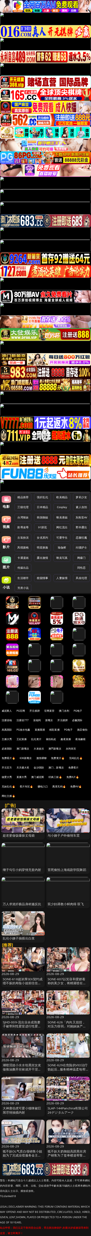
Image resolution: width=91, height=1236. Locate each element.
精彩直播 (54, 729)
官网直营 (49, 711)
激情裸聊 (41, 758)
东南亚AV (81, 517)
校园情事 (42, 578)
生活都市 (23, 578)
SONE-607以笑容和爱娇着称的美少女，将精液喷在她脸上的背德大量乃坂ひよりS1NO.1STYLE (67, 985)
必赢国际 (77, 720)
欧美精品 (62, 497)
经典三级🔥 (55, 777)
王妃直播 (22, 739)
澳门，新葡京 (56, 767)
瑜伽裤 (62, 547)
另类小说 (23, 588)
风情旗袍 (23, 547)
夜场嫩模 (80, 739)
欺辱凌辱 (23, 527)
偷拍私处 (51, 739)
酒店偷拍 (82, 729)
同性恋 (81, 568)
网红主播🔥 (8, 796)
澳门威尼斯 (37, 777)
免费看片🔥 (8, 758)
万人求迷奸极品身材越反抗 (22, 904)
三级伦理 (23, 507)
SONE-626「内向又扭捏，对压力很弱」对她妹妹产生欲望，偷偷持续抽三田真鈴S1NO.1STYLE (67, 1028)
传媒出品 (23, 568)
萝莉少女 (81, 497)
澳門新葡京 (54, 748)
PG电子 (78, 711)
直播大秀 (22, 777)
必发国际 (7, 748)
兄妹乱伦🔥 (8, 786)
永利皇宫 (71, 748)
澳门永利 (64, 711)
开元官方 (7, 767)
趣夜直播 (66, 739)
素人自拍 (81, 507)
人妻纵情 (62, 578)
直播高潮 (40, 729)
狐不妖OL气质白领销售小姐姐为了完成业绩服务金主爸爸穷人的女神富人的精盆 (22, 1155)
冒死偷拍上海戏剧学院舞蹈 (67, 870)
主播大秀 (7, 739)
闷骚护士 (81, 547)
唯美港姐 (62, 517)
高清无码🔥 (59, 786)
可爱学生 (62, 537)
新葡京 (49, 720)
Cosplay (62, 507)
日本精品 (42, 507)
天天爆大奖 (23, 767)
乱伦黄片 (36, 739)
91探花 (42, 527)
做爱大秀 (7, 777)
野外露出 (81, 527)
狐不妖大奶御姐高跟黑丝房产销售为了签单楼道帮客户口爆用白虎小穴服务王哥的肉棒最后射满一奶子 (67, 1157)
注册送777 (23, 720)
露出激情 (42, 558)
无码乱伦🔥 (76, 758)
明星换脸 (42, 547)
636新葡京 (26, 758)
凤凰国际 (7, 729)
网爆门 (81, 558)
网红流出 (62, 527)
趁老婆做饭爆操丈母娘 (19, 835)
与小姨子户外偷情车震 (64, 835)
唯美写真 (62, 558)
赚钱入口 (43, 786)
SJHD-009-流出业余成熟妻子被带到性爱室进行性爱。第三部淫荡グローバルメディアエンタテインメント (22, 1028)
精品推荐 (23, 497)
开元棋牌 (34, 711)
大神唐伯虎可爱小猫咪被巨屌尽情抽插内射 (22, 1110)
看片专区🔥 (26, 786)
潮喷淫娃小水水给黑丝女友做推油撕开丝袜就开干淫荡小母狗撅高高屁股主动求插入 (22, 1071)
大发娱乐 (39, 748)
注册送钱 (7, 720)
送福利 (37, 720)
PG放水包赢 (23, 729)
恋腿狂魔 (81, 537)
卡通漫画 (23, 558)
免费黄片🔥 (58, 758)
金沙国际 (39, 767)
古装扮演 (23, 537)
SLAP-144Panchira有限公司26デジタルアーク (68, 1110)
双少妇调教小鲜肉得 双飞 (66, 904)
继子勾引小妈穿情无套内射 (22, 870)
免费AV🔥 (76, 786)
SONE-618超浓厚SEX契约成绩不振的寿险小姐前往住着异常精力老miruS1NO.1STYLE (23, 985)
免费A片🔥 (72, 777)
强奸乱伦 (42, 497)
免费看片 (73, 767)
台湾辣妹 (23, 517)
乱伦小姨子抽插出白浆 (19, 938)
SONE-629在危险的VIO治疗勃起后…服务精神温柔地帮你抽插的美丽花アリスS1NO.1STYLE (68, 1071)
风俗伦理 (81, 578)
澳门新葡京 (23, 748)
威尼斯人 (7, 711)
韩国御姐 (42, 517)
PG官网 (21, 711)
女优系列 (42, 537)
